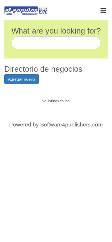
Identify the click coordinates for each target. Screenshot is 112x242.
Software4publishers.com (71, 125)
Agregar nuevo (21, 79)
